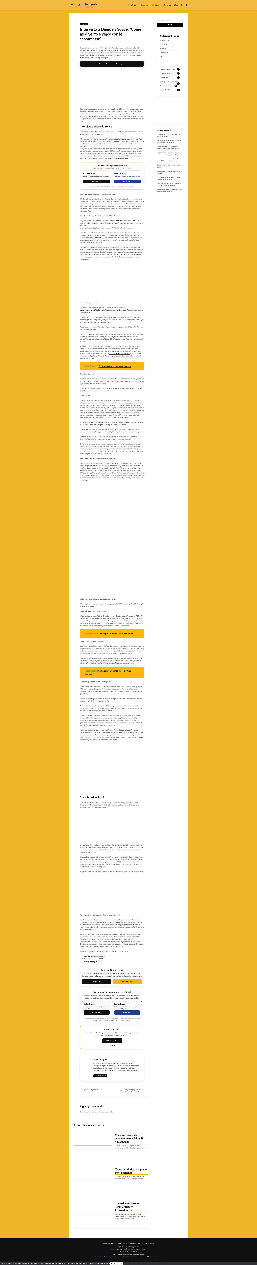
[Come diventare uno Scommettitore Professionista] (93, 1213)
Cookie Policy (131, 1256)
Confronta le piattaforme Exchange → (112, 64)
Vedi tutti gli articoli (100, 1075)
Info (121, 1263)
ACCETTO (114, 1263)
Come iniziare (132, 5)
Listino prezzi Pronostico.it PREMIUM (116, 633)
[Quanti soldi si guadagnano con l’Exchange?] (93, 1179)
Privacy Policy (139, 1256)
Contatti (146, 1256)
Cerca (170, 25)
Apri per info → (96, 1012)
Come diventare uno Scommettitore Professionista (127, 1207)
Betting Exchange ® (83, 4)
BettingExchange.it (90, 962)
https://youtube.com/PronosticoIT (116, 310)
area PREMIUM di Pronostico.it (119, 353)
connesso (91, 1112)
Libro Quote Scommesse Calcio (94, 956)
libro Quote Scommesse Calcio (98, 223)
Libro (176, 5)
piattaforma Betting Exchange (99, 356)
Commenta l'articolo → (112, 1046)
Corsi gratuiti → (96, 981)
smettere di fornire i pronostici (125, 221)
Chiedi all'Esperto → (112, 1041)
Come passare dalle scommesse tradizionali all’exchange (129, 1138)
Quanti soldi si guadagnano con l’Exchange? (131, 1171)
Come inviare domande (155, 1256)
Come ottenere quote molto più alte (114, 366)
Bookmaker (145, 5)
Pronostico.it (98, 238)
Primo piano (84, 24)
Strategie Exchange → (127, 981)
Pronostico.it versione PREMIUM (95, 959)
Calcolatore (167, 5)
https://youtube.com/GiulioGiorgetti (92, 310)
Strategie (155, 5)
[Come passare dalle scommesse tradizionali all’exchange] (93, 1144)
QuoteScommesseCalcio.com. (118, 158)
